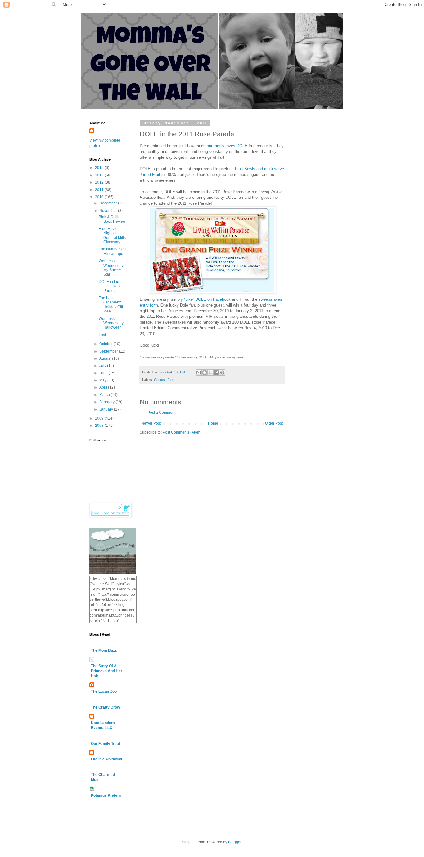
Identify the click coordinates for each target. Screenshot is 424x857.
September (109, 351)
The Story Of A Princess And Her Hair (106, 671)
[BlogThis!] (204, 372)
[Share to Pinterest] (222, 372)
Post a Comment (161, 412)
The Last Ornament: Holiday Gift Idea (111, 304)
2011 (100, 190)
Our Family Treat (105, 743)
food (171, 379)
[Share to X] (210, 372)
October (106, 344)
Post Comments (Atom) (182, 432)
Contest (160, 379)
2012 (100, 182)
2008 (100, 425)
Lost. (103, 335)
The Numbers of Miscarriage (112, 251)
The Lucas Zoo (104, 691)
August (105, 358)
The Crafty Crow (105, 707)
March (105, 395)
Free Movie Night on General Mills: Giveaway (113, 235)
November (108, 210)
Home (213, 423)
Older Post (274, 423)
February (107, 402)
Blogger (234, 842)
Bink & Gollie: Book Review (112, 219)
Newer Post (151, 423)
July (103, 365)
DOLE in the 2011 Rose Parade (110, 286)
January (106, 409)
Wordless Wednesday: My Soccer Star (111, 267)
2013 (100, 175)
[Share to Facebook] (216, 372)
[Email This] (199, 372)
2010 (100, 197)
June (104, 373)
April (103, 387)
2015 (100, 168)
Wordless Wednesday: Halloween (111, 323)
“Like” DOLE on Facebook (207, 299)
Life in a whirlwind (106, 759)
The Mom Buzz (104, 650)
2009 (100, 418)
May (103, 380)
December (108, 203)
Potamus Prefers (106, 795)
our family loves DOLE (227, 146)
